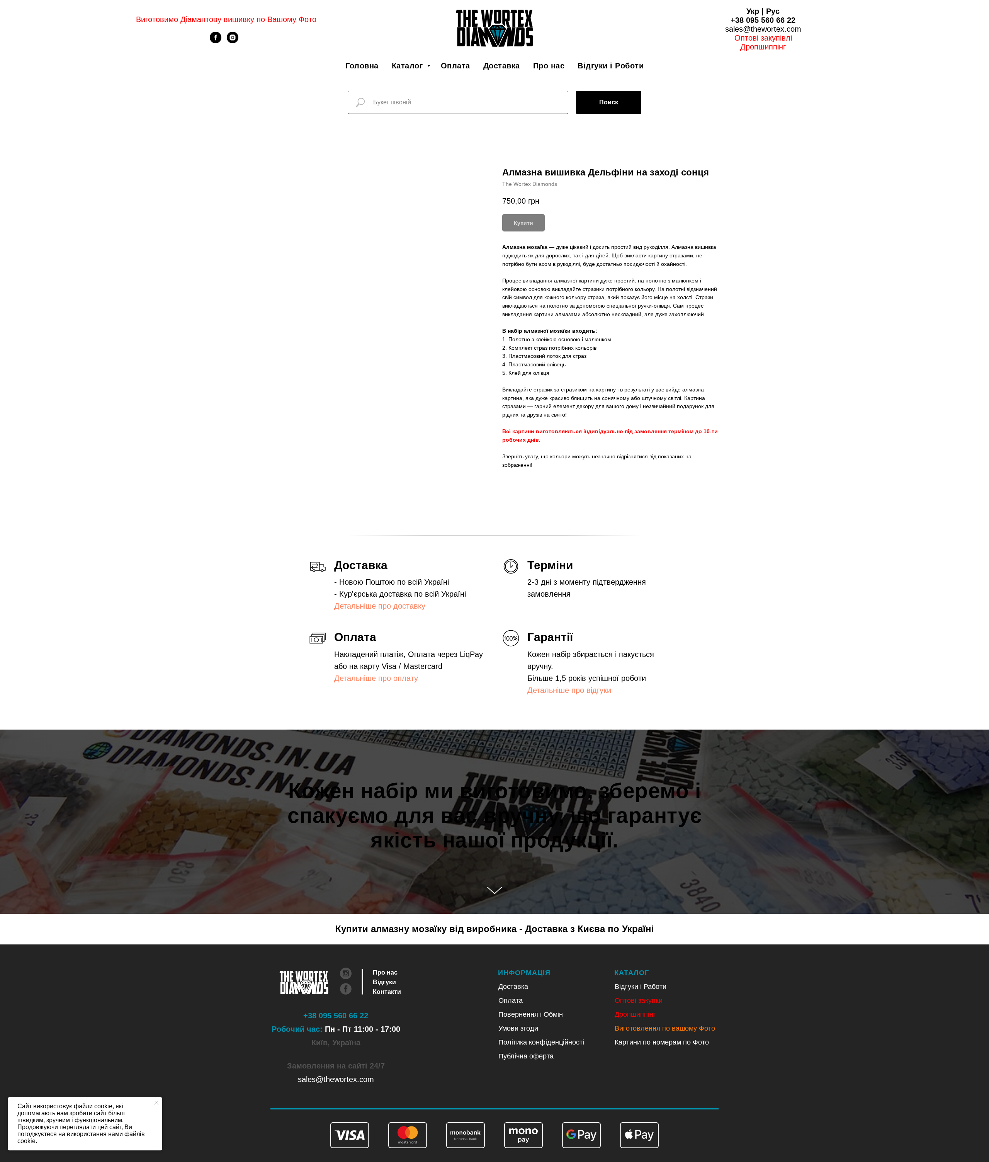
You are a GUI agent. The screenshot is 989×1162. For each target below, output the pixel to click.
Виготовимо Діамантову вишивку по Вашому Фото (226, 19)
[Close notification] (156, 1103)
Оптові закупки (639, 1000)
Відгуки (384, 982)
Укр (752, 11)
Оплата (455, 65)
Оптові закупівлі (763, 38)
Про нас (549, 65)
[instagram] (232, 41)
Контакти (387, 991)
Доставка (501, 65)
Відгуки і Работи (640, 986)
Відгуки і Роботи (611, 65)
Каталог (408, 65)
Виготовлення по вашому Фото (665, 1028)
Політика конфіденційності (541, 1042)
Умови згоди (518, 1028)
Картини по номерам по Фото (662, 1042)
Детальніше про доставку (379, 606)
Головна (362, 65)
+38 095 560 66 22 (763, 20)
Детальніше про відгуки (569, 690)
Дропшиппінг (763, 47)
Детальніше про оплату (376, 678)
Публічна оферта (526, 1056)
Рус (773, 11)
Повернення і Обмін (530, 1014)
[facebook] (215, 41)
